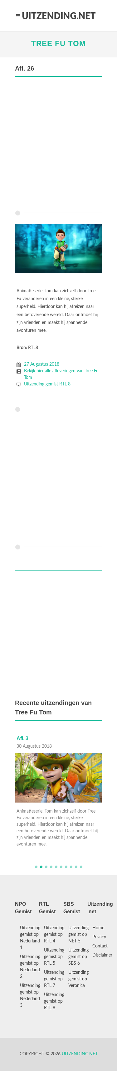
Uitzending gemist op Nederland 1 (30, 938)
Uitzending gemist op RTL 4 (54, 934)
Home (98, 928)
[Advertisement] (58, 145)
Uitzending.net (80, 1054)
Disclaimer (102, 955)
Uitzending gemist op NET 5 (78, 934)
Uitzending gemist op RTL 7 (54, 979)
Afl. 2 (33, 738)
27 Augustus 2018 (41, 364)
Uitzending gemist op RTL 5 (54, 957)
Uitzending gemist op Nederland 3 (30, 996)
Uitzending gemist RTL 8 (47, 384)
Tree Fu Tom (58, 43)
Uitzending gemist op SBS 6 (78, 957)
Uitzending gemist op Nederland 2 (30, 967)
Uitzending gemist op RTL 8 (54, 1001)
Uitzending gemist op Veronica (78, 979)
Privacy (99, 937)
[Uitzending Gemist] (59, 15)
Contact (100, 946)
